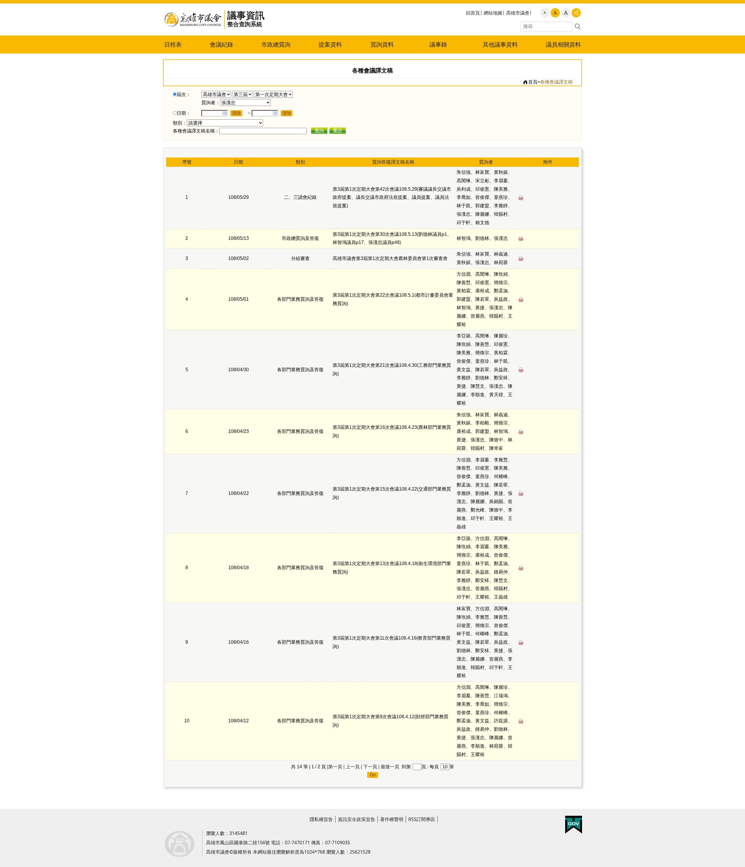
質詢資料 (382, 44)
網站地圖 (493, 12)
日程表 (173, 44)
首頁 (533, 81)
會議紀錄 (221, 44)
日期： (184, 113)
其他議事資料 (500, 44)
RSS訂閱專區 (421, 819)
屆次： (184, 94)
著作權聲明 (391, 819)
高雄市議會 (517, 12)
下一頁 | (371, 766)
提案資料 (330, 44)
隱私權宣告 (321, 819)
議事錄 (438, 44)
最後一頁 (390, 766)
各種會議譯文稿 (556, 81)
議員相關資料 (563, 44)
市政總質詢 (275, 44)
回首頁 (473, 12)
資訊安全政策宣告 (356, 819)
